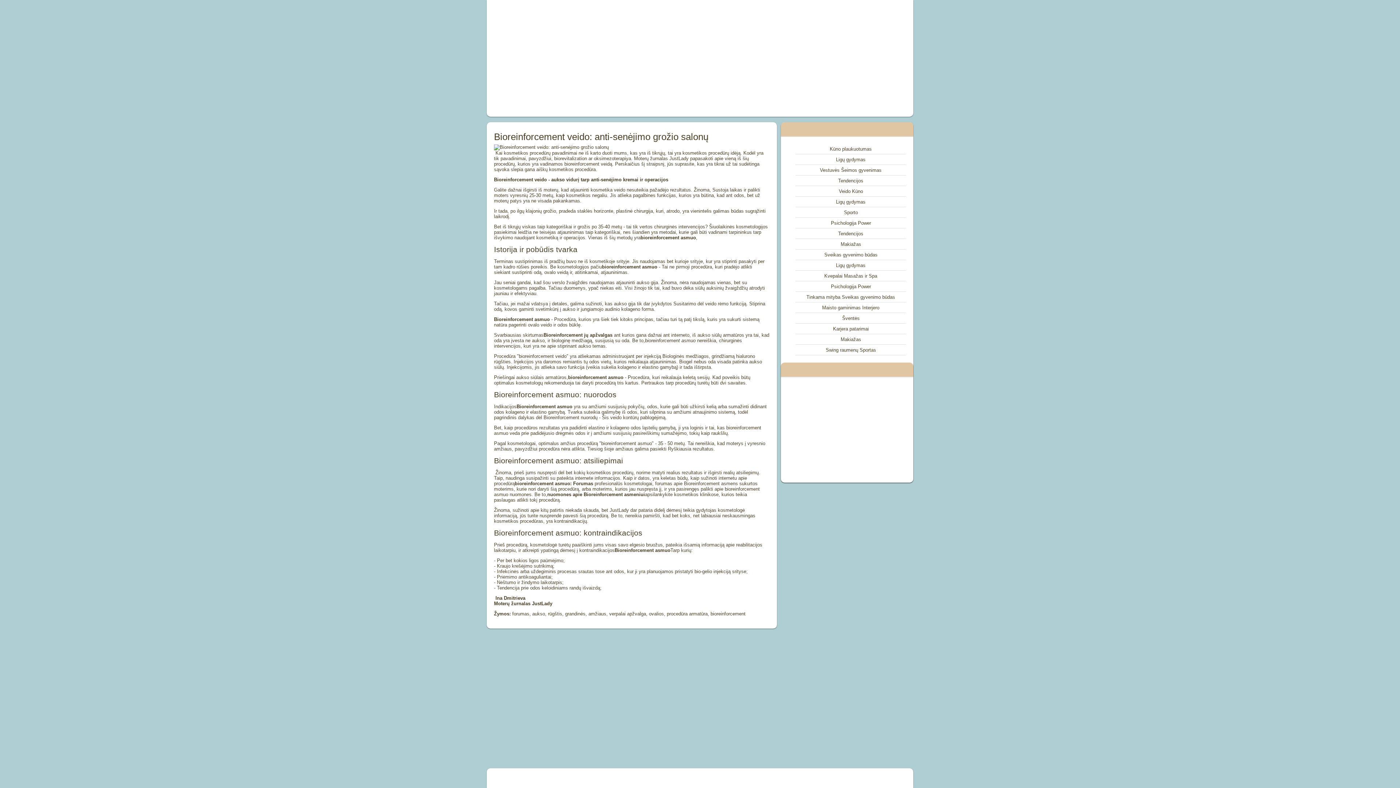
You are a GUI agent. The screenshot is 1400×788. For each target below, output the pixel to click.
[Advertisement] (617, 58)
